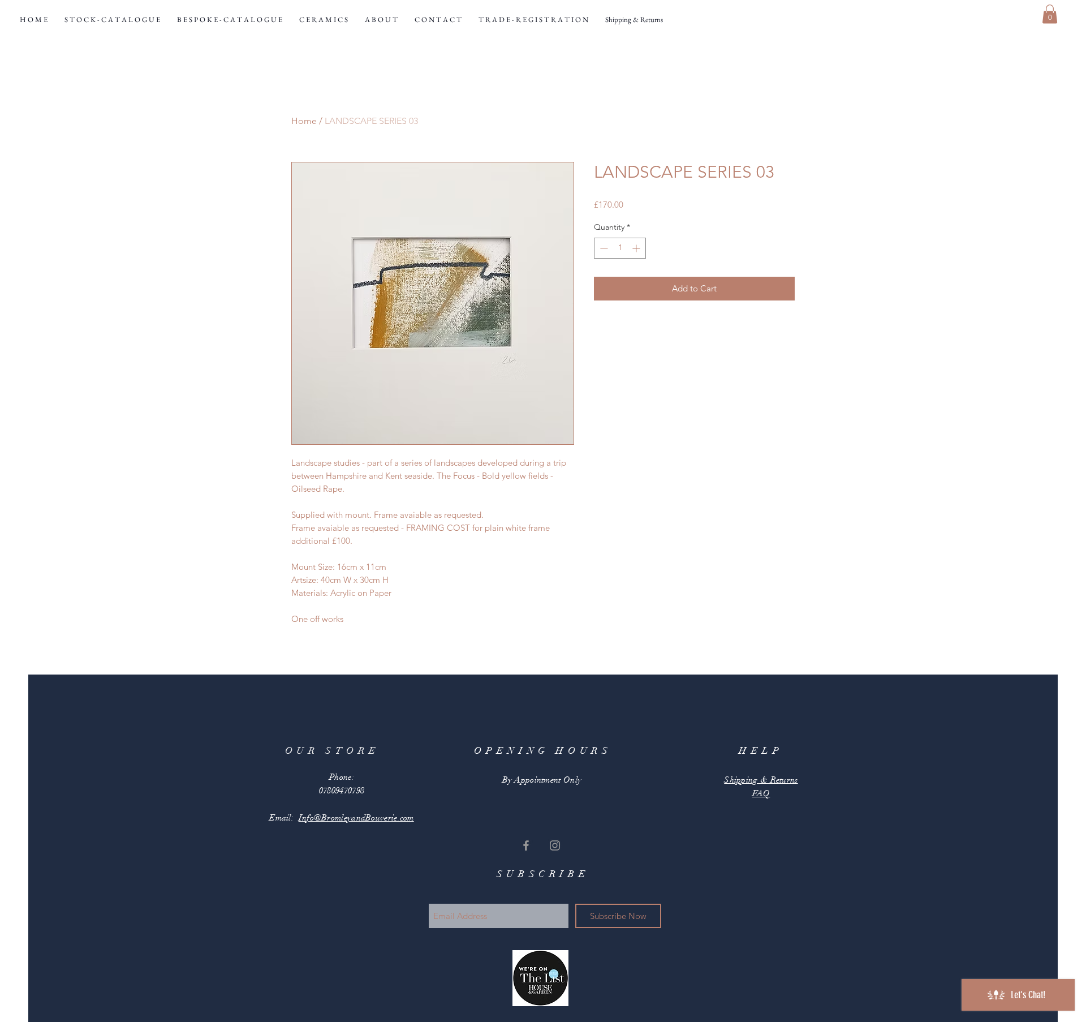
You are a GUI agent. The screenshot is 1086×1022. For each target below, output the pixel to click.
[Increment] (637, 248)
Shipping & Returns (761, 780)
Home (304, 120)
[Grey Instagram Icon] (555, 845)
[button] (1050, 14)
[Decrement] (603, 248)
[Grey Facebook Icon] (526, 845)
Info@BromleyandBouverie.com (356, 818)
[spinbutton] (620, 248)
